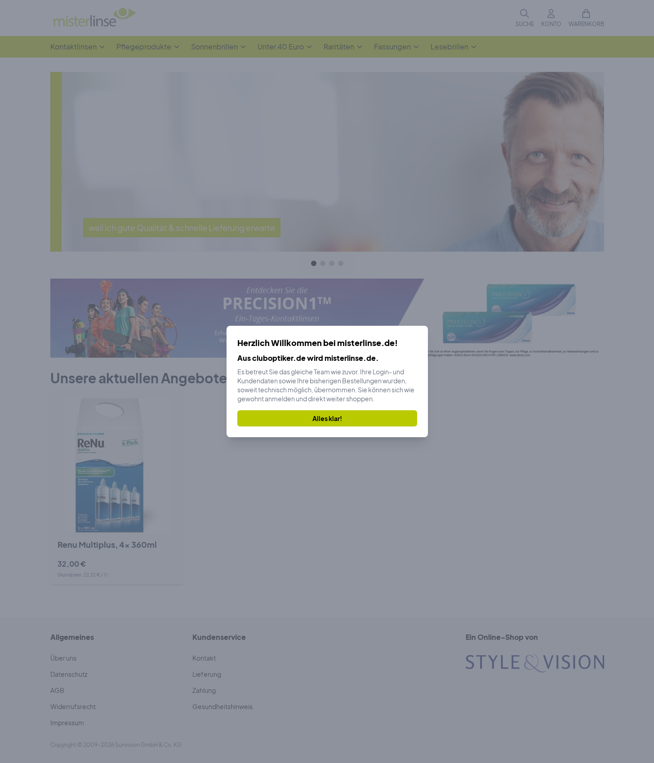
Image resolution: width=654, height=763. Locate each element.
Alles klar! (327, 418)
